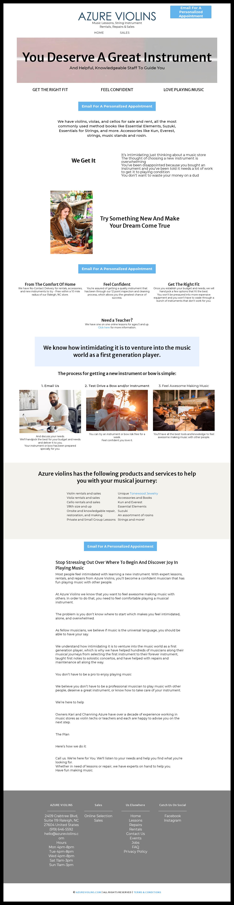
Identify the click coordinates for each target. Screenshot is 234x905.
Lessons (135, 820)
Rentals (135, 829)
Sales (125, 32)
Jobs (135, 843)
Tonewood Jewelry (144, 493)
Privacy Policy (135, 851)
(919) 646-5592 (61, 829)
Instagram (172, 820)
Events (135, 838)
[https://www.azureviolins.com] (117, 16)
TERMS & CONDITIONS (147, 892)
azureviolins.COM (88, 892)
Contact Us (135, 834)
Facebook (172, 816)
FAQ (135, 847)
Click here (104, 327)
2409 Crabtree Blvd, (61, 816)
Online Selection (98, 816)
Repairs (135, 825)
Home (99, 32)
